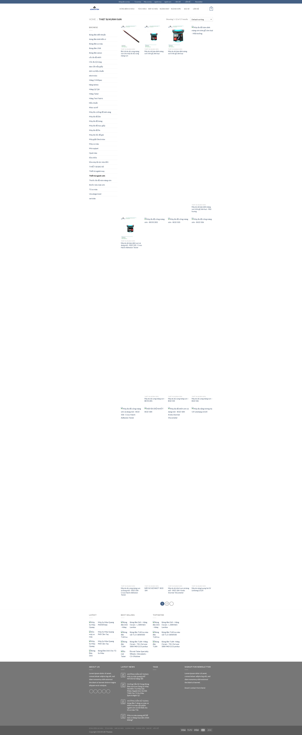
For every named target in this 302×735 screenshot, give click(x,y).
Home (92, 19)
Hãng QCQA (94, 89)
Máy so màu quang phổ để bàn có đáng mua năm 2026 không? (138, 717)
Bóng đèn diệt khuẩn (97, 34)
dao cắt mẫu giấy (96, 66)
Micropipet (93, 148)
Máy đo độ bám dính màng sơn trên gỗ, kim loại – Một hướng (201, 209)
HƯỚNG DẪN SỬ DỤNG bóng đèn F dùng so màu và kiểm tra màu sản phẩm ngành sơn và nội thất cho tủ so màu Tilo (138, 705)
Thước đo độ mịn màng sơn (100, 180)
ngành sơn (167, 2)
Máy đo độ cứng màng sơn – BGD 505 (178, 400)
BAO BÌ (178, 2)
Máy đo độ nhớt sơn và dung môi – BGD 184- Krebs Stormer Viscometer (178, 590)
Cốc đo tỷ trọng (95, 62)
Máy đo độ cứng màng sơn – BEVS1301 (155, 400)
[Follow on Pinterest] (108, 691)
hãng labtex (94, 85)
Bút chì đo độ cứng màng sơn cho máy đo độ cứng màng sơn (130, 53)
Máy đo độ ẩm (95, 116)
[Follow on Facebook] (205, 2)
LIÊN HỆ (188, 2)
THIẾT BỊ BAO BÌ (96, 166)
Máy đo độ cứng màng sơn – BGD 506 (202, 400)
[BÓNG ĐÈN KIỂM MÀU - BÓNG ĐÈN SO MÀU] (101, 9)
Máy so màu (148, 2)
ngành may (158, 2)
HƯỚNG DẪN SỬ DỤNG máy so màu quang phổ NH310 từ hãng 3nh (138, 676)
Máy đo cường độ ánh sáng (100, 112)
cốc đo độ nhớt (95, 57)
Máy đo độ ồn (94, 130)
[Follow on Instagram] (207, 2)
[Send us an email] (211, 2)
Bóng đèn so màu (124, 2)
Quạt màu (93, 153)
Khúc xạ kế (93, 107)
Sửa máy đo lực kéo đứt (98, 162)
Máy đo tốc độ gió (96, 135)
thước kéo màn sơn (97, 185)
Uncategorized (95, 194)
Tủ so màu (137, 2)
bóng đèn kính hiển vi (97, 39)
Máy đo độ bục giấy (97, 125)
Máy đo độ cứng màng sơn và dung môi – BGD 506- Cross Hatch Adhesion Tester (130, 591)
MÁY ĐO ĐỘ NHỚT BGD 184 (154, 589)
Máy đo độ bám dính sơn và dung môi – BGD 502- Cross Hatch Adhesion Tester (131, 245)
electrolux (93, 75)
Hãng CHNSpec (95, 80)
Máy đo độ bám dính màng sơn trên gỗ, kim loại (154, 52)
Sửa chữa (93, 157)
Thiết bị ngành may (97, 171)
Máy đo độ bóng (95, 121)
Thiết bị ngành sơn (97, 176)
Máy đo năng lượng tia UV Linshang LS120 (201, 589)
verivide (92, 198)
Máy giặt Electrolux (97, 139)
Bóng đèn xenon (95, 53)
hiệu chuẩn (93, 103)
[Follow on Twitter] (209, 2)
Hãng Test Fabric (96, 98)
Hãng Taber (94, 94)
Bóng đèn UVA (95, 48)
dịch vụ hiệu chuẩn (96, 71)
